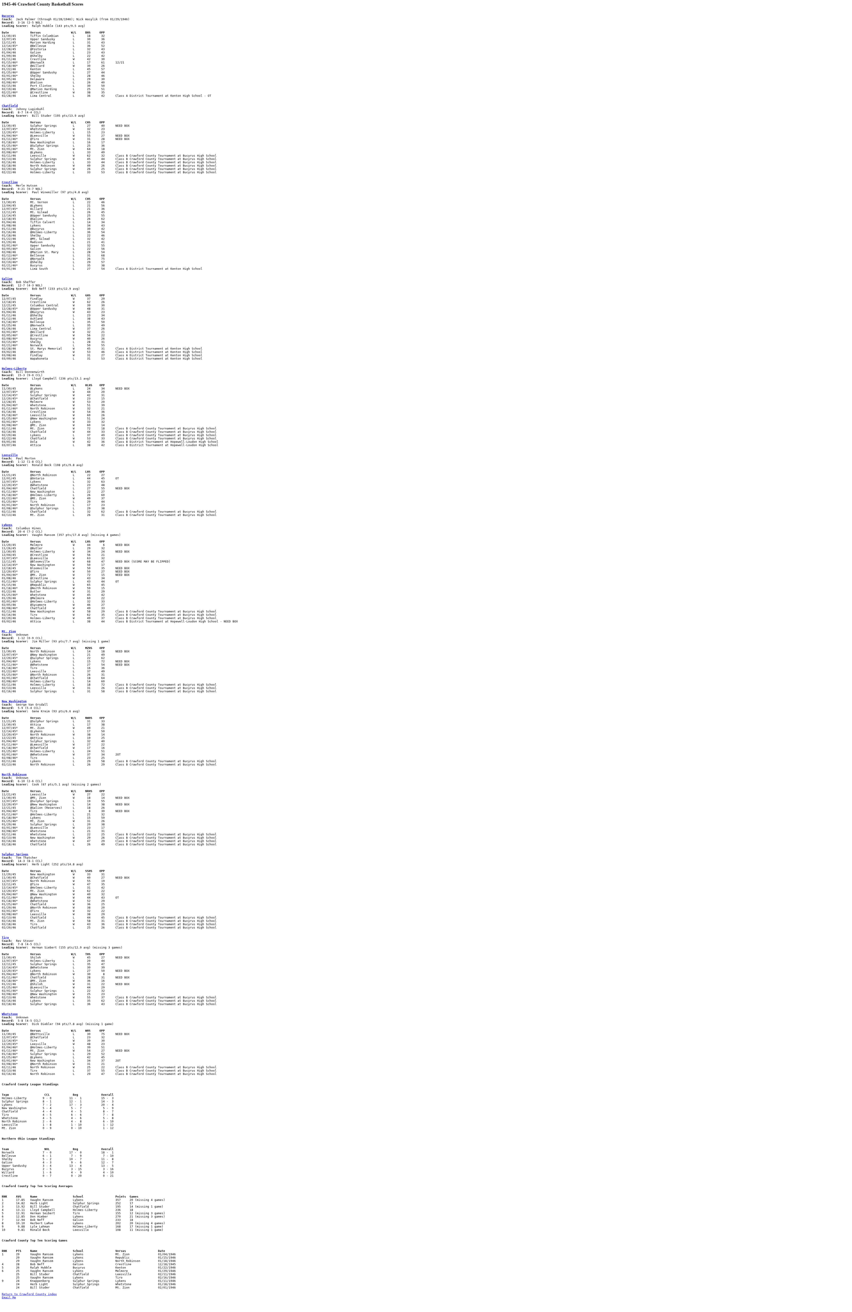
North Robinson (14, 774)
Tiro (5, 937)
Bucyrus (8, 16)
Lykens (7, 525)
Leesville (10, 455)
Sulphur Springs (15, 854)
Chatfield (10, 105)
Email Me (9, 1297)
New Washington (14, 701)
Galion (7, 278)
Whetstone (10, 1014)
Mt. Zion (9, 631)
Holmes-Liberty (14, 368)
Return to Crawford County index (29, 1294)
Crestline (10, 182)
